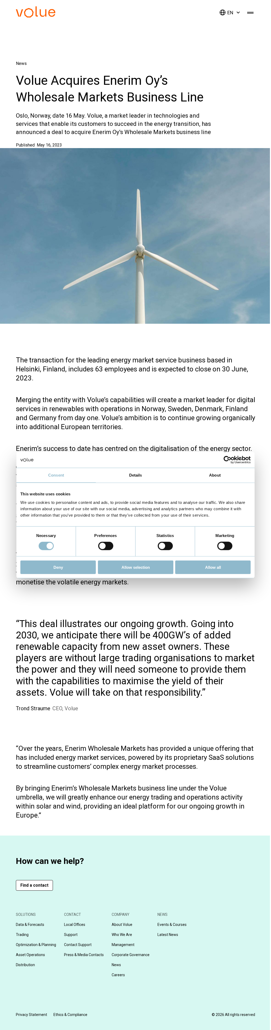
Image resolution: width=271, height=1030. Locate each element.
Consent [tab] (56, 475)
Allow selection (135, 567)
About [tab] (215, 475)
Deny (58, 567)
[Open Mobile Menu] (250, 13)
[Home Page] (43, 16)
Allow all (213, 567)
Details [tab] (135, 475)
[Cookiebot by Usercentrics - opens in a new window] (227, 460)
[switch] (105, 546)
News (21, 63)
